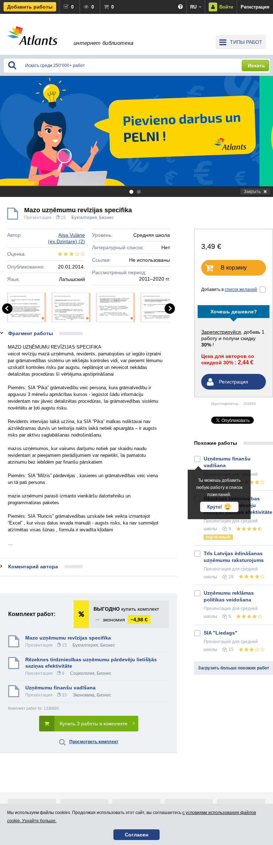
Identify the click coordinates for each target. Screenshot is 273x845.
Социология (82, 673)
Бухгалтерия (84, 217)
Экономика (84, 695)
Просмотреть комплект (93, 741)
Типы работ (246, 42)
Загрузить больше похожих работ (233, 668)
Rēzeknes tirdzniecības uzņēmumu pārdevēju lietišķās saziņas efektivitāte (91, 663)
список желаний (241, 289)
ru (193, 7)
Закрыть (252, 191)
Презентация (38, 217)
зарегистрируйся (221, 332)
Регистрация (255, 7)
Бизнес (106, 217)
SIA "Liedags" (220, 633)
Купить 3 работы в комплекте (94, 723)
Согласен (136, 835)
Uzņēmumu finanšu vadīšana (60, 687)
